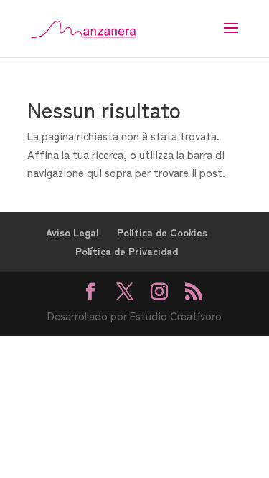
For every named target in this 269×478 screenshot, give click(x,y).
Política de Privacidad (126, 251)
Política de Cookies (162, 232)
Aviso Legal (72, 232)
